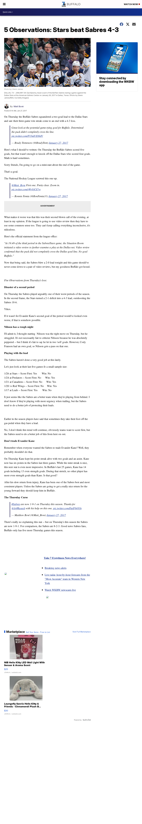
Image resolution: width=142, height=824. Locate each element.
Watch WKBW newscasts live (60, 590)
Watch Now (131, 4)
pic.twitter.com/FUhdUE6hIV (27, 136)
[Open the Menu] (4, 4)
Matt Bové (19, 106)
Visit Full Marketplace (82, 632)
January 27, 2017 (58, 142)
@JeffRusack (18, 508)
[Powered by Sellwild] (87, 720)
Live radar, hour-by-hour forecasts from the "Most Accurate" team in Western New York (67, 579)
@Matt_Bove (18, 185)
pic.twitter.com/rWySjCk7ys (26, 189)
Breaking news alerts (55, 568)
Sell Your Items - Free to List (38, 632)
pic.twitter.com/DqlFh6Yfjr (67, 508)
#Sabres (16, 504)
